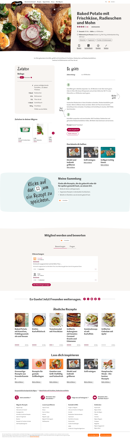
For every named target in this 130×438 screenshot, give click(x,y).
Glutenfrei (82, 40)
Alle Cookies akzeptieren (106, 435)
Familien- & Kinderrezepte (104, 40)
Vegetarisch (91, 40)
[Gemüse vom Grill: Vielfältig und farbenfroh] (56, 371)
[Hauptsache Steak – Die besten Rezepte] (108, 371)
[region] (65, 435)
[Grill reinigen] (91, 371)
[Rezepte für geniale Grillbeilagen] (39, 371)
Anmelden (113, 1)
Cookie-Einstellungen (73, 423)
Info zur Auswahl (31, 78)
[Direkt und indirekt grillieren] (74, 371)
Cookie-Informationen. (34, 436)
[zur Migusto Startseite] (16, 2)
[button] (34, 259)
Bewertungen (60, 246)
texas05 (40, 258)
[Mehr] (96, 269)
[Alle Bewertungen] (81, 27)
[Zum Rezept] (22, 329)
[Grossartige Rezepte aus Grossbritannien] (22, 371)
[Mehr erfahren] (74, 163)
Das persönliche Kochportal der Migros (26, 390)
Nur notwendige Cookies (93, 435)
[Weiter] (53, 133)
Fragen (72, 246)
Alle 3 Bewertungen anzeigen (41, 285)
